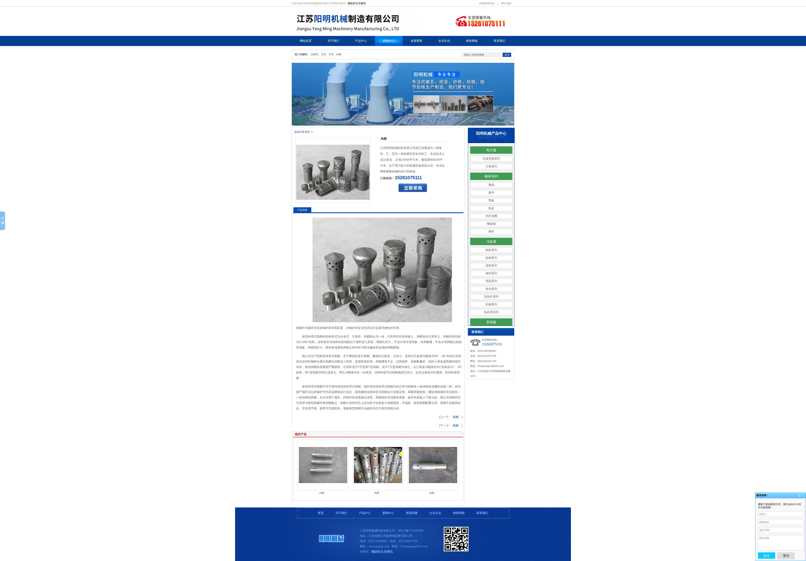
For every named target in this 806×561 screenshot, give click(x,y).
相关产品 (301, 434)
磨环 (491, 192)
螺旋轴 (491, 223)
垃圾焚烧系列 (491, 158)
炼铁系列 (491, 250)
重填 (786, 555)
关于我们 (341, 513)
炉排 (331, 54)
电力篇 (491, 150)
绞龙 (323, 54)
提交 (766, 555)
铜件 (491, 231)
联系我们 (482, 513)
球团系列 (491, 281)
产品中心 (365, 513)
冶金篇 (491, 241)
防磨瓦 (315, 54)
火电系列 (491, 166)
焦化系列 (491, 288)
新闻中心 (388, 513)
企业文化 (435, 513)
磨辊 (491, 185)
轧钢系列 (491, 304)
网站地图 (506, 3)
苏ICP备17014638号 (411, 530)
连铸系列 (491, 265)
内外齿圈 (491, 216)
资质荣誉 (412, 513)
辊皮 (491, 208)
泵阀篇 (491, 322)
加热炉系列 (491, 296)
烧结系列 (491, 273)
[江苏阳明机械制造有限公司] (331, 548)
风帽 (338, 54)
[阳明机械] (364, 31)
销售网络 (459, 513)
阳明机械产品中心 (491, 133)
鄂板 (491, 200)
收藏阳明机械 (486, 3)
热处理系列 (491, 312)
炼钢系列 (491, 257)
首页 (307, 131)
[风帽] (332, 170)
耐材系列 (491, 176)
